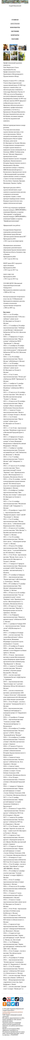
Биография (15, 23)
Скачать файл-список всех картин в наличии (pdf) (12, 1012)
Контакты (15, 35)
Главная (15, 20)
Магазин (15, 39)
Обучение (15, 31)
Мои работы (15, 27)
